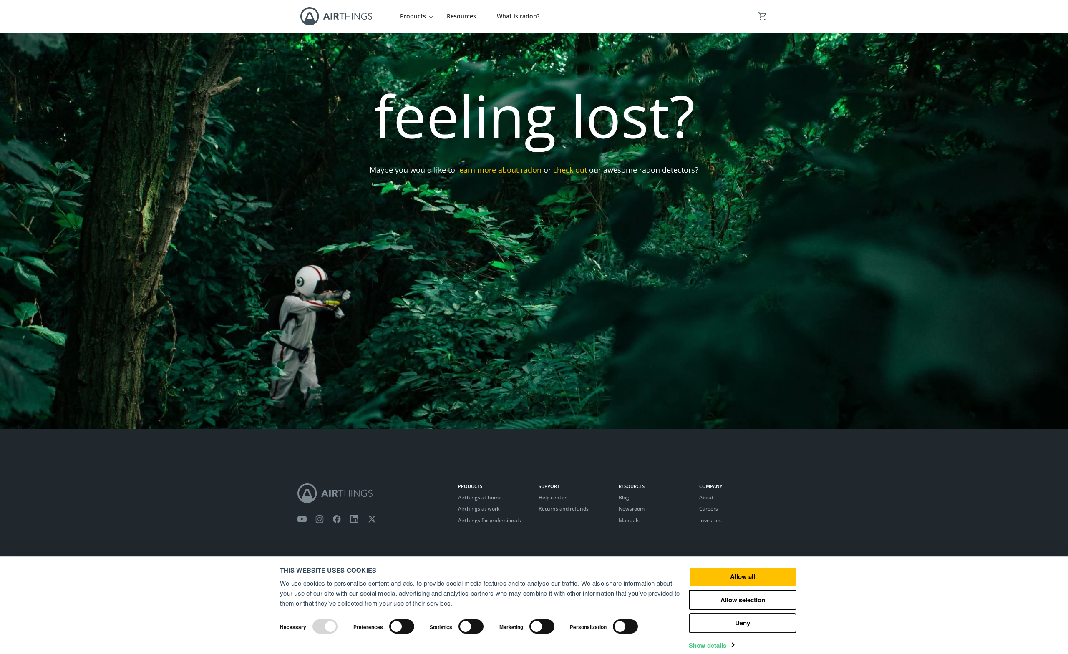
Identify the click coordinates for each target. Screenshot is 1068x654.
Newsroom (632, 508)
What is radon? (518, 16)
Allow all (742, 576)
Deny (742, 622)
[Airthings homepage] (373, 493)
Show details (707, 645)
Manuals (629, 520)
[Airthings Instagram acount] (319, 519)
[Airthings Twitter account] (372, 519)
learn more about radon (499, 170)
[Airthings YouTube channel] (302, 519)
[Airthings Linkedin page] (354, 519)
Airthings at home (479, 497)
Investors (710, 520)
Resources (461, 16)
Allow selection (742, 599)
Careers (708, 508)
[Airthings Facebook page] (336, 519)
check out (570, 170)
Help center (553, 497)
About (706, 497)
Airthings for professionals (489, 520)
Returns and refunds (564, 508)
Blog (624, 497)
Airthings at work (479, 508)
